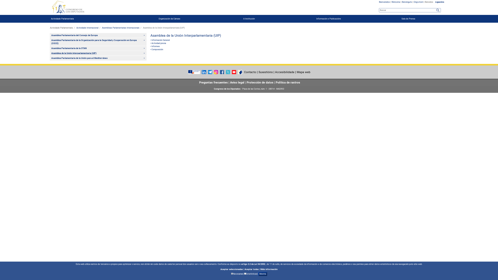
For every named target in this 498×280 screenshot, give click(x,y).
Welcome (396, 2)
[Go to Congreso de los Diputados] (68, 7)
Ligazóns (439, 2)
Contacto (250, 72)
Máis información (269, 269)
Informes (155, 46)
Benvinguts (407, 2)
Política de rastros (288, 82)
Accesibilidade (284, 72)
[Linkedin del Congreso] (204, 72)
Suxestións (265, 72)
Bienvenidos (384, 2)
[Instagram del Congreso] (216, 72)
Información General (160, 40)
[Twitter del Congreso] (228, 72)
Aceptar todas (252, 269)
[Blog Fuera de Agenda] (240, 72)
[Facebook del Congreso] (222, 72)
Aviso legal (237, 82)
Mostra (262, 274)
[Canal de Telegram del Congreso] (210, 72)
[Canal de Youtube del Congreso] (234, 72)
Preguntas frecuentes (213, 82)
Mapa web (303, 72)
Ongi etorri (418, 2)
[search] (410, 10)
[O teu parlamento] (194, 72)
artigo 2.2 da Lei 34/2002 (253, 264)
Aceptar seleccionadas (231, 269)
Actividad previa (158, 43)
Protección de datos (260, 82)
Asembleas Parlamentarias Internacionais (120, 28)
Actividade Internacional (87, 28)
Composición (157, 49)
